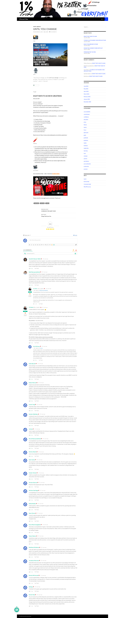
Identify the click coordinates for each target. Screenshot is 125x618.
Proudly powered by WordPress (25, 616)
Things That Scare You (46, 215)
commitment (87, 114)
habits (34, 26)
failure (85, 124)
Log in (85, 179)
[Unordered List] (40, 245)
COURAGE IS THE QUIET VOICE (48, 210)
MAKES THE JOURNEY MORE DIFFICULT (93, 48)
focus (85, 130)
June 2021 (86, 86)
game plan (86, 132)
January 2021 (87, 99)
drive (85, 122)
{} (47, 244)
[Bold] (30, 245)
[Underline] (34, 245)
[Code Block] (44, 245)
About (102, 19)
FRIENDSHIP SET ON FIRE (90, 52)
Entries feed (86, 181)
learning (85, 150)
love (85, 153)
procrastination (87, 163)
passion (85, 158)
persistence (86, 161)
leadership (86, 148)
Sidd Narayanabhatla (43, 290)
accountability (87, 111)
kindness (86, 145)
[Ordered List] (38, 245)
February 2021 (87, 96)
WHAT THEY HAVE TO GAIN (90, 36)
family (85, 127)
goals (85, 135)
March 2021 (86, 94)
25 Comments (53, 31)
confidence (86, 117)
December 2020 (87, 101)
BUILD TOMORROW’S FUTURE (91, 44)
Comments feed (87, 184)
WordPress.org (87, 186)
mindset (39, 26)
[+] (50, 244)
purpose (85, 169)
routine (42, 203)
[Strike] (36, 245)
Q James (46, 31)
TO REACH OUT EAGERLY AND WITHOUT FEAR (95, 40)
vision (47, 203)
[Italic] (32, 245)
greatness (86, 140)
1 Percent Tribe (23, 19)
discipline (36, 203)
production (86, 166)
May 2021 (86, 88)
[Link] (46, 245)
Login (76, 235)
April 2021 (86, 91)
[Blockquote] (42, 245)
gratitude (86, 137)
